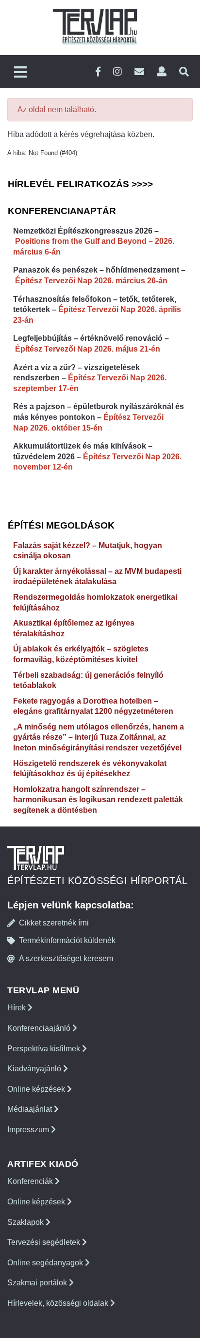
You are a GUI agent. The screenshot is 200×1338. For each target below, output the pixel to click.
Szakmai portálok (38, 1283)
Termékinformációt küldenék (67, 940)
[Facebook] (98, 72)
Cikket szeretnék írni (54, 923)
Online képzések (37, 1089)
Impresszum (29, 1129)
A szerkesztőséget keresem (66, 958)
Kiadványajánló (35, 1068)
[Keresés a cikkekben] (184, 72)
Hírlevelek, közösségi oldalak (58, 1303)
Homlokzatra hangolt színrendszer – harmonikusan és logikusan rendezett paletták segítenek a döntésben (98, 799)
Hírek (17, 1008)
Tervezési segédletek (44, 1242)
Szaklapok (26, 1222)
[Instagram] (117, 72)
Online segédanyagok (46, 1263)
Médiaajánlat (30, 1109)
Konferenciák (31, 1181)
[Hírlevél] (139, 72)
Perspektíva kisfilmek (44, 1048)
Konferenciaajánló (39, 1028)
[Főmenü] (20, 73)
